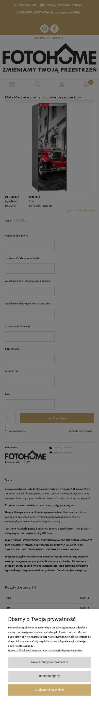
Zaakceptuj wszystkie (49, 689)
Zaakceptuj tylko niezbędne (49, 662)
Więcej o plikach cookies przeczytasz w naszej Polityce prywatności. (45, 650)
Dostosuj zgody (49, 676)
